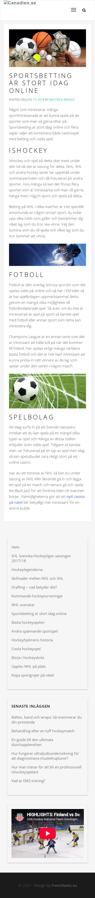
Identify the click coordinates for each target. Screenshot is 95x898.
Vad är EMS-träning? (28, 780)
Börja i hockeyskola (27, 657)
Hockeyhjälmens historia (32, 639)
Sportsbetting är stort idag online (41, 83)
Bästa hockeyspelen (28, 622)
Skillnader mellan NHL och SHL (37, 578)
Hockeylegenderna (27, 569)
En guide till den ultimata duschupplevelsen (32, 742)
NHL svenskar (23, 604)
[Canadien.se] (20, 6)
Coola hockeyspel (26, 648)
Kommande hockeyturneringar (37, 595)
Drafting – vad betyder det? (34, 587)
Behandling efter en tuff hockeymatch (43, 730)
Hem (15, 547)
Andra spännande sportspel (34, 631)
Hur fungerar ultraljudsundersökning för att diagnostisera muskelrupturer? (45, 756)
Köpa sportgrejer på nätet (32, 675)
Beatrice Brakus (62, 100)
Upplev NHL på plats (28, 666)
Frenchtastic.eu (64, 885)
